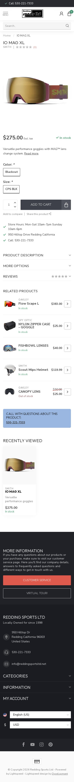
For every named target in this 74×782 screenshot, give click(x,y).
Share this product (38, 214)
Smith (7, 47)
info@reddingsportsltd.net (29, 664)
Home (7, 36)
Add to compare (12, 214)
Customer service (37, 580)
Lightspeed (16, 773)
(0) (35, 47)
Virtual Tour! (37, 593)
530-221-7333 (24, 3)
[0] (69, 13)
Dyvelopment (60, 773)
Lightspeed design (36, 773)
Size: (8, 182)
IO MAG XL (23, 36)
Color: (8, 164)
